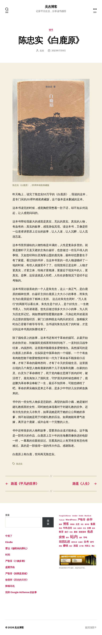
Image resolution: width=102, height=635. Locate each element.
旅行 (66, 532)
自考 (86, 541)
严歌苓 (81, 519)
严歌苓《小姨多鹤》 (15, 561)
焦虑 (90, 531)
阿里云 (87, 546)
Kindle (8, 542)
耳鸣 (85, 537)
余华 (89, 519)
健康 (60, 524)
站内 (74, 536)
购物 (60, 546)
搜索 (7, 515)
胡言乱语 (74, 542)
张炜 (74, 528)
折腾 (89, 528)
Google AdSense (65, 516)
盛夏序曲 (10, 567)
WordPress (71, 520)
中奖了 (8, 535)
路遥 (76, 545)
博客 (66, 523)
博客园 (72, 524)
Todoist (61, 520)
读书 (51, 30)
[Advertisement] (78, 592)
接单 (93, 528)
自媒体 (80, 542)
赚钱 (65, 545)
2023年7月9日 (59, 50)
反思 (77, 524)
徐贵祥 (79, 528)
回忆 (82, 524)
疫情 (62, 537)
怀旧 (84, 528)
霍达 (93, 546)
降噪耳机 (10, 586)
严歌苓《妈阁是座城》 (17, 573)
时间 (7, 554)
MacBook (87, 516)
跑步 (70, 546)
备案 (92, 523)
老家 (80, 537)
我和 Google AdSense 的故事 (21, 592)
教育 (61, 531)
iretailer (75, 516)
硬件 (67, 537)
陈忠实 (19, 463)
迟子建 (81, 546)
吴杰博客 (51, 6)
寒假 (60, 528)
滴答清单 (82, 532)
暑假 (75, 532)
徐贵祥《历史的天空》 (17, 579)
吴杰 (42, 50)
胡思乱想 (64, 541)
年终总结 (67, 528)
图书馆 (87, 524)
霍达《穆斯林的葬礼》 (17, 548)
